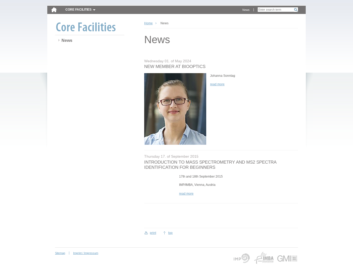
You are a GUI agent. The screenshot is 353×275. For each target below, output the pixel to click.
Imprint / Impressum (85, 253)
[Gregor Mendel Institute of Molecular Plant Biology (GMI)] (287, 257)
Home (148, 23)
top (170, 232)
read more (217, 84)
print (153, 232)
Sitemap (60, 253)
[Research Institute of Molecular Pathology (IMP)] (241, 257)
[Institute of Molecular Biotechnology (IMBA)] (263, 257)
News (246, 9)
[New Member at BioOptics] (175, 109)
